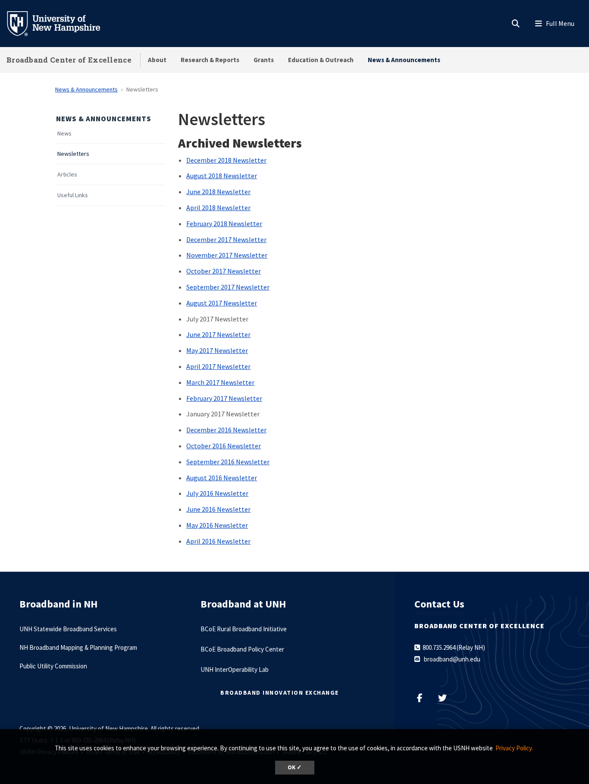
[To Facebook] (424, 698)
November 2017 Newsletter (226, 255)
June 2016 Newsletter (218, 509)
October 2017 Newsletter (223, 271)
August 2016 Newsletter (221, 477)
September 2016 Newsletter (227, 461)
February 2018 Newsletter (224, 223)
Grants (264, 60)
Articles (67, 174)
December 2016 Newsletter (226, 429)
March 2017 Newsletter (220, 382)
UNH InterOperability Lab (235, 669)
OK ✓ (295, 767)
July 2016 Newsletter (217, 493)
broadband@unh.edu (452, 659)
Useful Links (72, 195)
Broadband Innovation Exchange (279, 692)
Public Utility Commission (53, 666)
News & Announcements (404, 60)
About (157, 60)
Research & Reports (210, 60)
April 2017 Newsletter (218, 366)
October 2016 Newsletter (223, 445)
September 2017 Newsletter (227, 287)
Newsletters (73, 153)
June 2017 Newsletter (218, 334)
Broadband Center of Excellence (69, 60)
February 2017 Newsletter (224, 398)
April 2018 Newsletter (218, 207)
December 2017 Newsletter (226, 239)
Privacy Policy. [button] (514, 748)
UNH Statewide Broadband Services (68, 629)
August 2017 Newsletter (221, 303)
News (64, 133)
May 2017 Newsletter (217, 350)
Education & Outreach (321, 60)
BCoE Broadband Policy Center (242, 649)
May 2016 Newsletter (217, 525)
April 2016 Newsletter (218, 541)
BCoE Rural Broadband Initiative (244, 629)
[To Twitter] (446, 698)
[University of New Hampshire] (60, 23)
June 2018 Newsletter (218, 191)
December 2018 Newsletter (226, 160)
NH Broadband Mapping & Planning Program (78, 647)
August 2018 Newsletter (221, 175)
